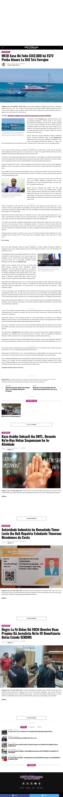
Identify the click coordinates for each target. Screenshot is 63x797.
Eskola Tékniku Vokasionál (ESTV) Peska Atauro (37, 379)
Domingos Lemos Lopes (17, 379)
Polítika (22, 788)
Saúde (33, 788)
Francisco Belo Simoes (14, 65)
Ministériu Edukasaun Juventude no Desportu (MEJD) (16, 380)
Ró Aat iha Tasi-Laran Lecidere (39, 380)
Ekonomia (28, 788)
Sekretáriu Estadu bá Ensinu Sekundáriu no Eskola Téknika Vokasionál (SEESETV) (23, 382)
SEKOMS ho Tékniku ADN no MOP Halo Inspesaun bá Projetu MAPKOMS (29, 115)
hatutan (10, 449)
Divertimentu (40, 788)
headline (53, 379)
